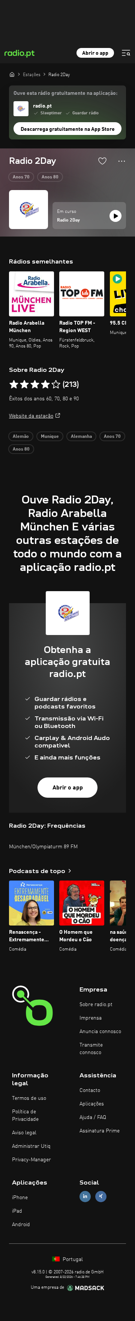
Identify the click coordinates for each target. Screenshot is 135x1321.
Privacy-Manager (31, 1159)
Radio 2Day (68, 220)
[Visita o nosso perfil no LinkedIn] (85, 1196)
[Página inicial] (12, 74)
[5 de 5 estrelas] (56, 384)
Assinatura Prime (100, 1131)
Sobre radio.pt (96, 1004)
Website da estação (31, 416)
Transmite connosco (91, 1048)
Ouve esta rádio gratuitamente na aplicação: (65, 93)
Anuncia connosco (100, 1031)
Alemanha (81, 436)
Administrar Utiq (31, 1146)
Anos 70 (21, 177)
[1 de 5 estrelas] (14, 384)
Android (21, 1224)
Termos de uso (29, 1098)
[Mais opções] (121, 161)
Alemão (21, 436)
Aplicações (92, 1104)
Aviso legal (24, 1132)
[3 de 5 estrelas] (35, 384)
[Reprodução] (116, 216)
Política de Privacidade (25, 1115)
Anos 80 (50, 177)
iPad (17, 1211)
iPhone (20, 1197)
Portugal (72, 1259)
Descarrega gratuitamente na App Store (68, 129)
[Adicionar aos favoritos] (102, 161)
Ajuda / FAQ (93, 1117)
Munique (50, 436)
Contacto (90, 1090)
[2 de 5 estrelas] (24, 384)
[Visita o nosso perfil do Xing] (101, 1196)
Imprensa (91, 1018)
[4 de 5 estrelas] (45, 384)
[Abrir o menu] (126, 52)
